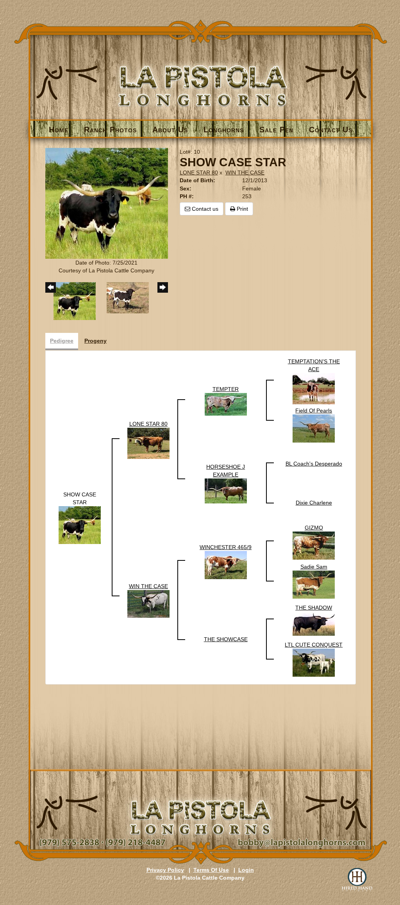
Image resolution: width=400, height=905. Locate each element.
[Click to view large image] (106, 203)
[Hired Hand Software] (357, 879)
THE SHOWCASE (226, 639)
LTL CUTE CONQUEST (314, 645)
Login (246, 870)
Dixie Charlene (314, 503)
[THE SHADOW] (314, 623)
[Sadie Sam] (314, 584)
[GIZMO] (314, 545)
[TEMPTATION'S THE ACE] (314, 388)
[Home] (201, 72)
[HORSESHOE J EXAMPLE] (226, 490)
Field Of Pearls (313, 410)
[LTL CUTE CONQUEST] (314, 662)
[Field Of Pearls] (314, 428)
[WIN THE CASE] (148, 603)
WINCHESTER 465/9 (226, 547)
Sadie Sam (313, 567)
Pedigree (61, 341)
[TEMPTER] (226, 403)
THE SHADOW (313, 608)
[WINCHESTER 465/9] (226, 564)
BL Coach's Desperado (314, 464)
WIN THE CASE (244, 172)
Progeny (95, 341)
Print (241, 209)
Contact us (204, 209)
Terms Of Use (211, 870)
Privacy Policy (165, 870)
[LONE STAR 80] (148, 442)
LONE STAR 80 (199, 172)
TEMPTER (225, 389)
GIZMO (314, 528)
